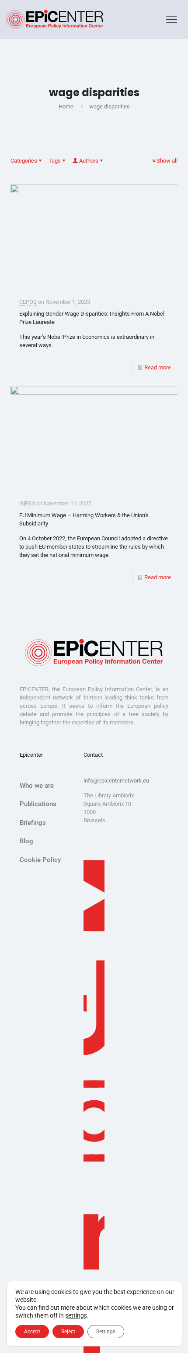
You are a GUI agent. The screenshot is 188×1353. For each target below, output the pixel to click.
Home (66, 106)
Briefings (33, 823)
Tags (55, 160)
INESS (27, 503)
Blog (26, 841)
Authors (88, 160)
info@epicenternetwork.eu (116, 780)
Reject (68, 1332)
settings (76, 1315)
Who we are (37, 786)
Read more (157, 367)
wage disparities (109, 106)
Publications (38, 804)
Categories (23, 160)
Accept (32, 1332)
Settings (105, 1332)
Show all (167, 160)
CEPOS (28, 302)
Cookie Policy (40, 860)
